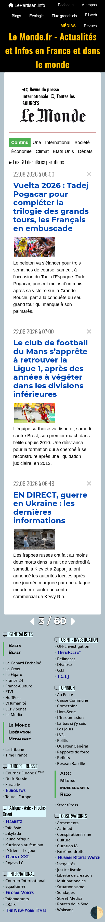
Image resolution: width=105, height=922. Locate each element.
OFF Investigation (73, 646)
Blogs (16, 16)
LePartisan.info (30, 5)
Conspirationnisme (74, 834)
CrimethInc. (67, 706)
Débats (85, 151)
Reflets (63, 758)
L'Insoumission (70, 717)
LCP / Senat (15, 709)
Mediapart (19, 739)
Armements (67, 823)
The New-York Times (26, 910)
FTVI (9, 692)
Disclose (64, 664)
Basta (14, 645)
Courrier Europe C (24, 773)
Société (82, 142)
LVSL (61, 735)
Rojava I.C (14, 863)
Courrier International (25, 881)
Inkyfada (13, 833)
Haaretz (14, 821)
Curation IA (67, 846)
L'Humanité (15, 703)
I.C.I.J (63, 676)
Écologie (36, 16)
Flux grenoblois (64, 16)
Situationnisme (70, 887)
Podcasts (66, 5)
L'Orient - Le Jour (20, 850)
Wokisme (65, 910)
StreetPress (67, 805)
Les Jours (65, 729)
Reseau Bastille (71, 763)
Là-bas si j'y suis (71, 723)
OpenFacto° (69, 652)
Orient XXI (17, 856)
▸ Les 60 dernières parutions (36, 162)
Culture (64, 840)
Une (37, 142)
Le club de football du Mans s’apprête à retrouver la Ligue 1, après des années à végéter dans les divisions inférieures (50, 368)
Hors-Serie (66, 712)
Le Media (13, 715)
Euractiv (12, 784)
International (57, 142)
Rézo (65, 794)
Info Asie (13, 828)
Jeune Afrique (17, 839)
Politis (62, 740)
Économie (21, 151)
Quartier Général (72, 746)
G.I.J (60, 670)
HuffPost (13, 697)
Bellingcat (66, 659)
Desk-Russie (16, 779)
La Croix (12, 669)
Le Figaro (13, 674)
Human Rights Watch (79, 857)
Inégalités (66, 864)
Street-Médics (69, 898)
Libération (19, 732)
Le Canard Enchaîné (23, 663)
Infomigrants (17, 899)
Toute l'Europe (18, 797)
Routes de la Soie (72, 904)
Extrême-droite (71, 851)
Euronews (15, 790)
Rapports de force (73, 752)
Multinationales (71, 881)
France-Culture (18, 686)
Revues (90, 26)
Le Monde (19, 725)
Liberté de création (74, 875)
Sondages (66, 892)
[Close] (89, 174)
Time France (16, 755)
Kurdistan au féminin (24, 845)
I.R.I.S (10, 904)
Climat (42, 151)
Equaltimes (15, 886)
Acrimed (64, 828)
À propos (89, 5)
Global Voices (20, 892)
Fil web (91, 15)
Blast (14, 652)
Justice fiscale (69, 870)
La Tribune (14, 749)
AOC (65, 774)
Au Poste (65, 695)
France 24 (14, 680)
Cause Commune (72, 700)
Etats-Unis (63, 151)
